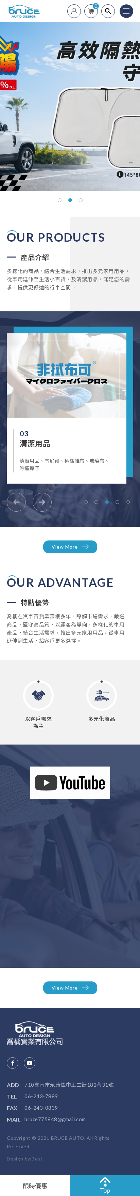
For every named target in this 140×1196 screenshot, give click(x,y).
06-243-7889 (41, 1096)
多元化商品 (101, 719)
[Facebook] (12, 1063)
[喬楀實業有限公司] (41, 1033)
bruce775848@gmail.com (55, 1119)
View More (65, 547)
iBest (36, 1158)
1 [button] (60, 200)
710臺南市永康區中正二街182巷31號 (68, 1085)
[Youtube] (29, 1063)
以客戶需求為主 (38, 722)
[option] (70, 106)
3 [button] (81, 200)
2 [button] (70, 200)
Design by (18, 1158)
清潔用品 (20, 443)
